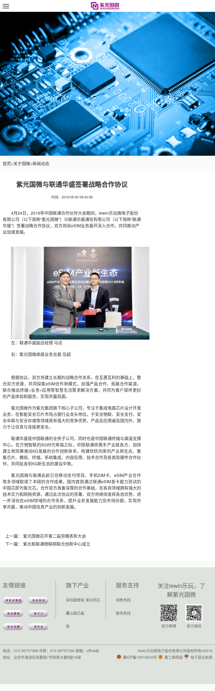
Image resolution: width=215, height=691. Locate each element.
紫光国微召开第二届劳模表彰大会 (54, 536)
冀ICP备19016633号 (140, 657)
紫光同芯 (93, 599)
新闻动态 (41, 163)
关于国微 (21, 163)
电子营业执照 (201, 657)
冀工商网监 (173, 657)
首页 (7, 163)
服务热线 (123, 613)
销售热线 (123, 599)
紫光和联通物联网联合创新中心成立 (56, 544)
